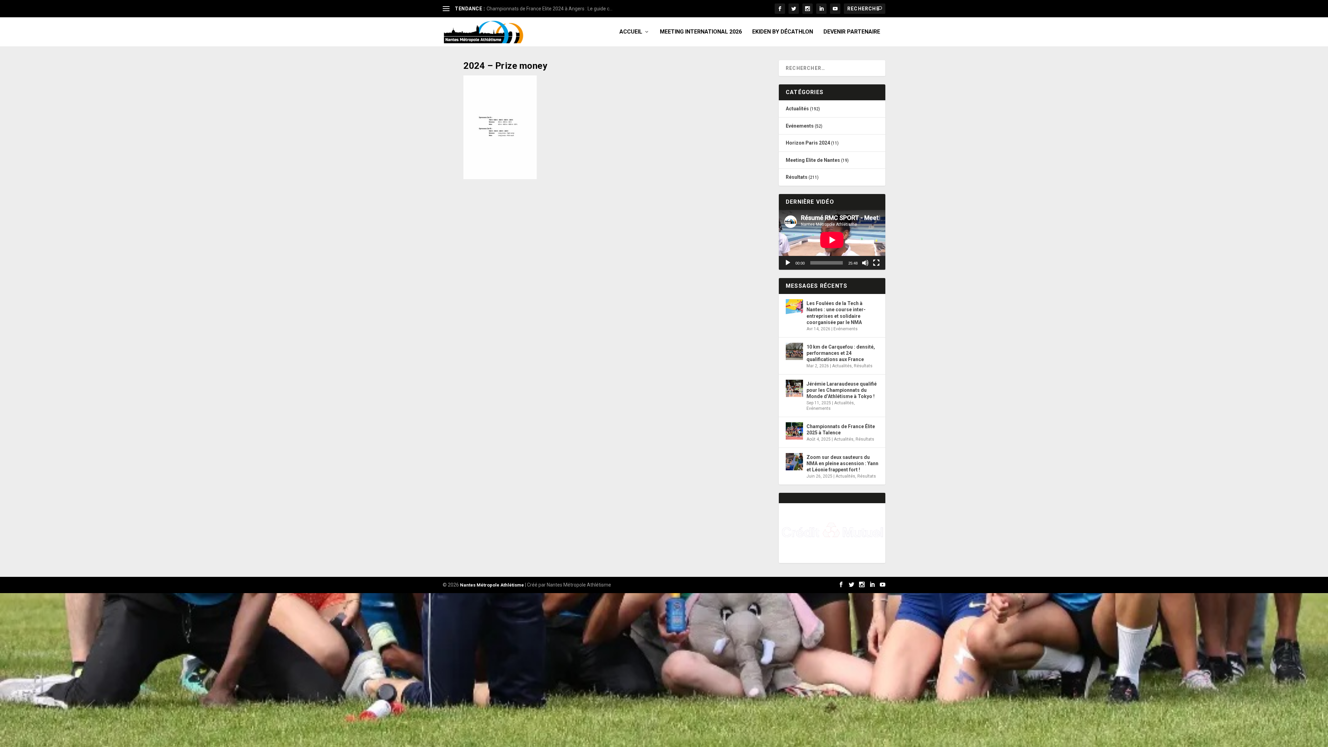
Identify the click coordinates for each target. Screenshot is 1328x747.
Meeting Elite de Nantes (813, 160)
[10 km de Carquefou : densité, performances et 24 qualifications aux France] (794, 351)
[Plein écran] (876, 262)
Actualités (797, 108)
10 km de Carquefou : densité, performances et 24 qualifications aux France (840, 353)
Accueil (630, 32)
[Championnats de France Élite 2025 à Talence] (794, 431)
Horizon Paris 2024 (808, 143)
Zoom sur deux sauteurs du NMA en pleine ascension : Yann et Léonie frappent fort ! (842, 463)
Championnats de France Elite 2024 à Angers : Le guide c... (549, 8)
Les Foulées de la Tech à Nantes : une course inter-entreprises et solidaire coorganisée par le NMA (836, 313)
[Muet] (865, 262)
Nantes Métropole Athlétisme (492, 585)
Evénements (800, 126)
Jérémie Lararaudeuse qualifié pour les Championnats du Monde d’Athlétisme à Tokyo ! (841, 390)
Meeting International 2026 (701, 32)
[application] (832, 240)
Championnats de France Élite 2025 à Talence (840, 429)
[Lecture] (787, 262)
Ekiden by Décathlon (782, 32)
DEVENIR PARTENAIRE (851, 32)
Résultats (797, 177)
